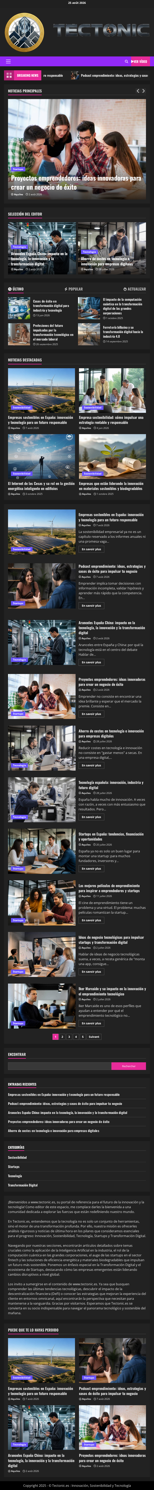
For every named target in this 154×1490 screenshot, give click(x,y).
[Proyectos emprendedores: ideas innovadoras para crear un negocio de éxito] (77, 149)
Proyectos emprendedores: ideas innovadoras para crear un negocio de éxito (76, 182)
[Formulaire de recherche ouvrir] (126, 61)
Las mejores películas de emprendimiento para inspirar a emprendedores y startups (42, 902)
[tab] (16, 289)
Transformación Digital (22, 1185)
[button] (8, 61)
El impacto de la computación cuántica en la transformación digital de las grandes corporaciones (89, 308)
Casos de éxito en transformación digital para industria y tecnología (19, 308)
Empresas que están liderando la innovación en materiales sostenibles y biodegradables (111, 486)
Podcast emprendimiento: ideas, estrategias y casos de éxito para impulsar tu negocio (42, 585)
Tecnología (19, 247)
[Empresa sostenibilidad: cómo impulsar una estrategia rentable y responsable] (112, 390)
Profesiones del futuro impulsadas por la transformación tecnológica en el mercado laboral (19, 334)
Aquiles (18, 194)
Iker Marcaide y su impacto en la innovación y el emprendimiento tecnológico (42, 1006)
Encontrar (17, 1054)
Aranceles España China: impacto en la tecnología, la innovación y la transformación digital (39, 258)
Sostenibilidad (21, 407)
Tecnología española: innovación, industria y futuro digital (42, 799)
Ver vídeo (140, 61)
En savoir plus (93, 550)
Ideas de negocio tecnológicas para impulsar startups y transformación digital (42, 954)
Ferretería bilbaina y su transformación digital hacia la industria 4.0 (89, 334)
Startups (18, 169)
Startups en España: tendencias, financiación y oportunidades (42, 851)
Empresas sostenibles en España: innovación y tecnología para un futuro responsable (40, 420)
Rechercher (129, 1066)
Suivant (94, 1037)
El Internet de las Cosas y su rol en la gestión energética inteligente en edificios (41, 486)
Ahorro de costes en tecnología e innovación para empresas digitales (107, 261)
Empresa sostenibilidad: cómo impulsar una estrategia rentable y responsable (111, 420)
